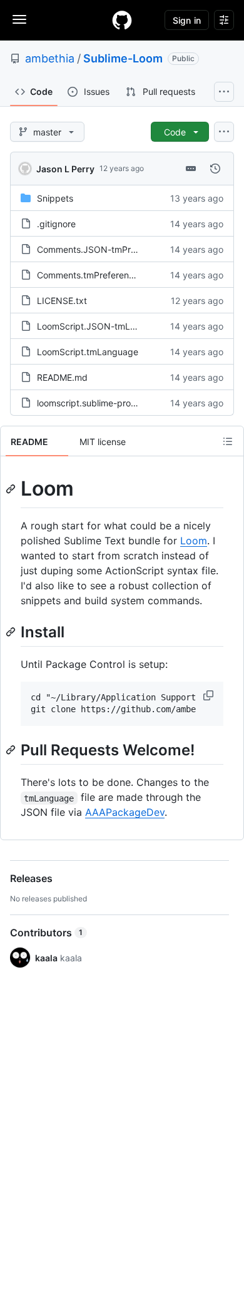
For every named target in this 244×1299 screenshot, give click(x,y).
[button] (209, 695)
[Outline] (227, 441)
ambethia (49, 58)
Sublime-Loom (123, 58)
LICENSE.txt (62, 300)
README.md (62, 377)
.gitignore (56, 223)
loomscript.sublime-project (91, 403)
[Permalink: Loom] (12, 489)
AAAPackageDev (125, 812)
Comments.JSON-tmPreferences (104, 249)
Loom (193, 540)
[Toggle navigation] (19, 19)
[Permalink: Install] (12, 631)
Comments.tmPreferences (90, 275)
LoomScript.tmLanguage (87, 351)
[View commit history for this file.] (215, 168)
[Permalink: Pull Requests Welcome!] (12, 749)
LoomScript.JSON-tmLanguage (101, 326)
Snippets (55, 198)
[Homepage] (122, 20)
